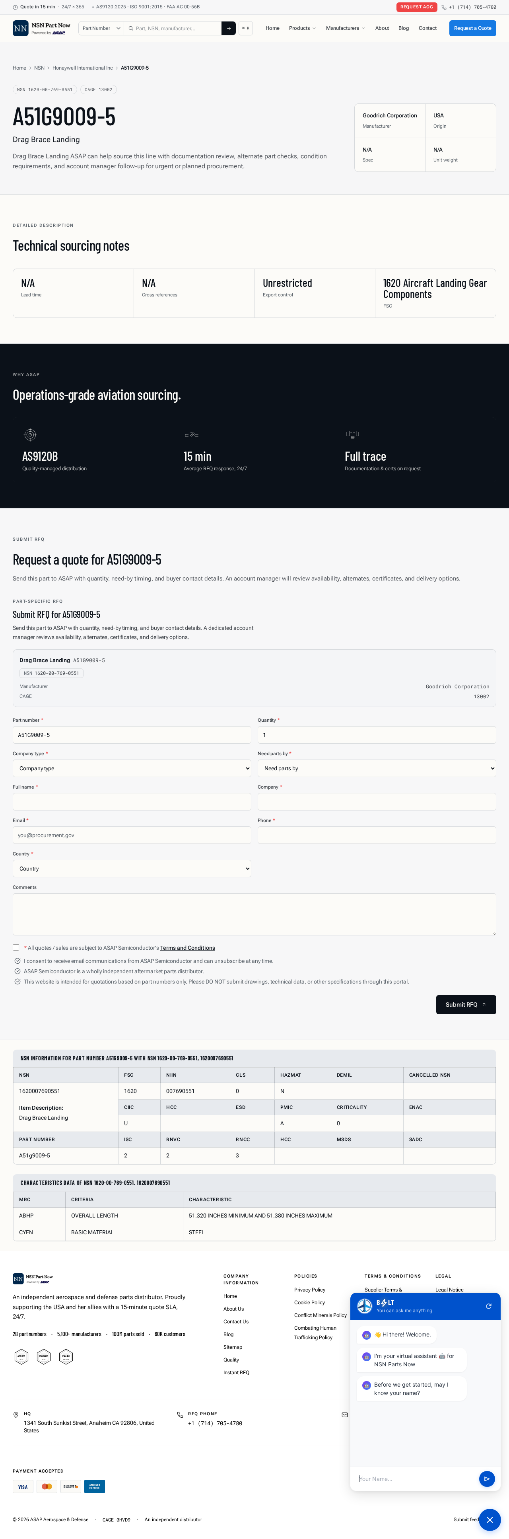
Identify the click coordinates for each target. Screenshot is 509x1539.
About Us (233, 1309)
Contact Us (236, 1322)
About (382, 28)
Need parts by (274, 753)
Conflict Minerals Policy (320, 1315)
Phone (266, 820)
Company (270, 787)
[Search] (228, 28)
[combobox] (172, 28)
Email (21, 820)
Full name (25, 787)
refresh (489, 1306)
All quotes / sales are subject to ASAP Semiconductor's (119, 948)
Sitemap (232, 1347)
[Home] (33, 1278)
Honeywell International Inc (82, 68)
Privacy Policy (309, 1290)
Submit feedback (471, 1519)
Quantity (269, 720)
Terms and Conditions (187, 948)
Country (23, 854)
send (487, 1479)
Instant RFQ (236, 1372)
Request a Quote (473, 28)
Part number (28, 720)
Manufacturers (342, 28)
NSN (39, 68)
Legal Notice (449, 1290)
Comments (25, 887)
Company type (30, 753)
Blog (403, 28)
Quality (231, 1360)
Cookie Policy (309, 1302)
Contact (428, 28)
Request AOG (416, 7)
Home (272, 28)
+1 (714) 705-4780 (472, 7)
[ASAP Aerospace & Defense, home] (41, 28)
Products (299, 28)
